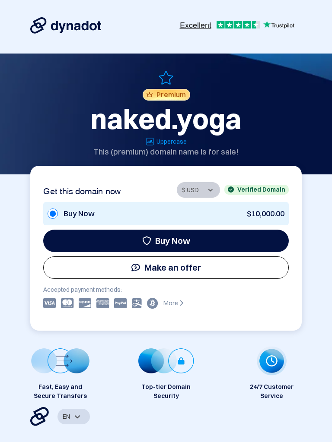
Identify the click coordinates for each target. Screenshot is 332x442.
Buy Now (172, 240)
